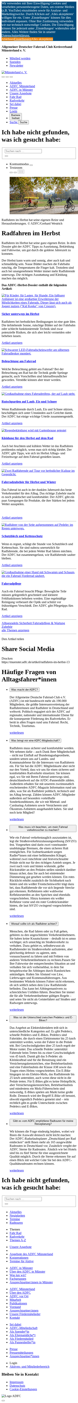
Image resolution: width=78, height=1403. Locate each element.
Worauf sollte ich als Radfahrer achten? (34, 923)
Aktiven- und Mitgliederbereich (29, 1366)
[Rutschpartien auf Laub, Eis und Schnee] (38, 393)
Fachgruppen (18, 1278)
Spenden (15, 62)
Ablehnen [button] (8, 39)
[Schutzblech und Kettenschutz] (39, 528)
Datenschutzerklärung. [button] (16, 35)
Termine (15, 1219)
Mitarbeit (15, 1299)
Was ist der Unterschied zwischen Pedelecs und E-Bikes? (43, 1019)
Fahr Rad (15, 97)
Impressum (16, 1382)
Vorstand (15, 1307)
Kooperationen (19, 1257)
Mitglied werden (20, 58)
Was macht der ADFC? (24, 689)
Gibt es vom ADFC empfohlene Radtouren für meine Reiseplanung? (43, 1122)
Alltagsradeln (10, 623)
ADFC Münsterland (22, 86)
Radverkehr (17, 100)
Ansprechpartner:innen (24, 1310)
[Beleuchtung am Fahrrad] (39, 353)
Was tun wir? (18, 1275)
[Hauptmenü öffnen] (11, 77)
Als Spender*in (19, 1331)
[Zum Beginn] (3, 1400)
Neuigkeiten (17, 1215)
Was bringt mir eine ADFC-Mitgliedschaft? (35, 740)
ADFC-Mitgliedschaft (23, 1328)
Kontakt (15, 1317)
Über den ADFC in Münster (27, 1271)
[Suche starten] (6, 156)
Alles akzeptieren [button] (42, 39)
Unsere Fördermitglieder (25, 1314)
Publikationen (18, 1303)
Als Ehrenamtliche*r (23, 1335)
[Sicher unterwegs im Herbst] (39, 306)
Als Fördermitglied (21, 1338)
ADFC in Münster (21, 89)
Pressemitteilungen (21, 1352)
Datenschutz (17, 1385)
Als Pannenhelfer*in (22, 1342)
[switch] (31, 165)
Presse (14, 107)
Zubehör (7, 626)
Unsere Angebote (21, 93)
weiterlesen (17, 732)
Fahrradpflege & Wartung (49, 623)
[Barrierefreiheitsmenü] (3, 77)
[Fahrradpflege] (39, 575)
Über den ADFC (20, 1292)
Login (13, 111)
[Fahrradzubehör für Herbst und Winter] (39, 474)
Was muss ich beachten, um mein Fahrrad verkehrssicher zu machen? (43, 828)
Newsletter (16, 65)
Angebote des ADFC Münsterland (31, 1254)
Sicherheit (26, 623)
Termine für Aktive (22, 1261)
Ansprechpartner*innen (24, 1356)
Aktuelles (16, 82)
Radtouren (16, 1222)
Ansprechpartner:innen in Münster (31, 1282)
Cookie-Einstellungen (23, 1389)
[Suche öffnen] (7, 77)
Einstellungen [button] (22, 39)
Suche (14, 122)
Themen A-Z (18, 1240)
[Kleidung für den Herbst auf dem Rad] (34, 430)
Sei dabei (15, 104)
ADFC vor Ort (19, 1296)
